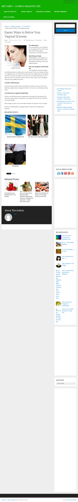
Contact (52, 1)
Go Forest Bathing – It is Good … (68, 250)
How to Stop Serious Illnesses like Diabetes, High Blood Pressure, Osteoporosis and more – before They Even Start (26, 197)
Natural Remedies (60, 11)
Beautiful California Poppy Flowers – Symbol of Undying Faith (65, 109)
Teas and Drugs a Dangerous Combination (67, 303)
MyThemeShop (72, 499)
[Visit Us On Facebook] (62, 174)
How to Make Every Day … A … (67, 257)
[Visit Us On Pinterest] (65, 174)
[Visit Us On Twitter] (58, 174)
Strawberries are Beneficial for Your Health (10, 194)
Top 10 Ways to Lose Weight (68, 264)
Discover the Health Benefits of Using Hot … (67, 310)
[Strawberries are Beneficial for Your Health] (11, 186)
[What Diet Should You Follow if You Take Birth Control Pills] (42, 186)
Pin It (13, 173)
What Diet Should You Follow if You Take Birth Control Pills (41, 194)
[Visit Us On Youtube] (69, 174)
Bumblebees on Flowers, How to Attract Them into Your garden (65, 103)
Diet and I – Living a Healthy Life (21, 6)
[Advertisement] (65, 60)
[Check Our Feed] (72, 174)
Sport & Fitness (8, 17)
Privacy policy (58, 1)
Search (65, 30)
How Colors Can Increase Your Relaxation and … (66, 237)
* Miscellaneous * (26, 11)
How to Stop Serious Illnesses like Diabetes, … (68, 272)
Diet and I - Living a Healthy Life (10, 499)
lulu (7, 40)
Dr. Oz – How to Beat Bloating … (68, 243)
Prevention (39, 40)
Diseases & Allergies (43, 11)
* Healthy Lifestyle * (10, 11)
